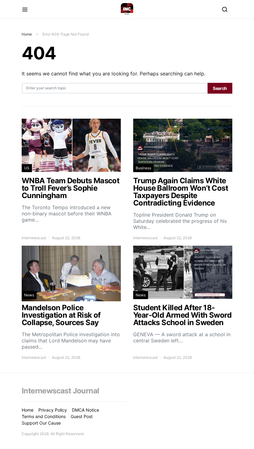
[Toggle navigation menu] (25, 9)
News (29, 295)
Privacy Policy (52, 410)
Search (220, 88)
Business (143, 168)
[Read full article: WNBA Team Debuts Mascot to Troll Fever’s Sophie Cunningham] (71, 180)
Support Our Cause (41, 423)
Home (27, 34)
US (26, 168)
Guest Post (82, 416)
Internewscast (34, 237)
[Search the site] (225, 9)
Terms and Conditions (44, 416)
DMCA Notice (85, 410)
